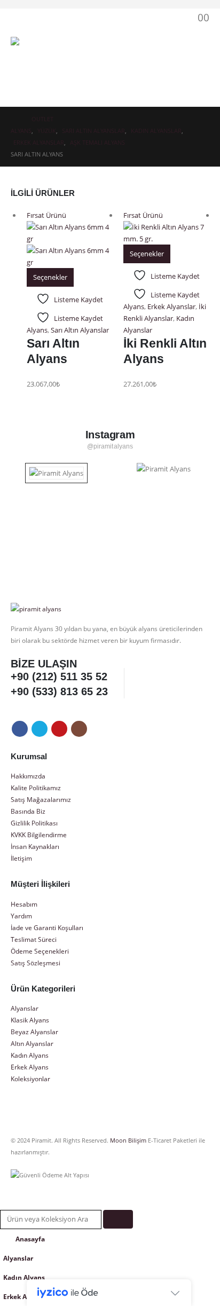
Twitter (40, 729)
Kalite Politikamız (36, 787)
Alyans (37, 330)
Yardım (21, 915)
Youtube (59, 729)
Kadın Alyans (30, 1055)
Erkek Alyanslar (171, 306)
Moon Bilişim (128, 1140)
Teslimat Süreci (34, 939)
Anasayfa (30, 1238)
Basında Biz (28, 811)
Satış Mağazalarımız (41, 799)
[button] (124, 17)
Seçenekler (50, 277)
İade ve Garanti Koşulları (47, 927)
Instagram (79, 729)
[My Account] (147, 17)
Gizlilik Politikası (34, 823)
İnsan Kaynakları (35, 846)
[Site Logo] (40, 66)
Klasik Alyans (30, 1020)
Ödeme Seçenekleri (40, 951)
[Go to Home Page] (14, 119)
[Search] (118, 1219)
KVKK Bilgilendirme (39, 834)
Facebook (20, 729)
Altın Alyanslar (32, 1043)
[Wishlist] (170, 17)
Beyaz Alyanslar (34, 1031)
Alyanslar (24, 1008)
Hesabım (24, 904)
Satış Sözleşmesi (35, 962)
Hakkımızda (28, 776)
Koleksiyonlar (30, 1078)
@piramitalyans (110, 446)
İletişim (21, 858)
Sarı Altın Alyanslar (80, 330)
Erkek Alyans (30, 1067)
